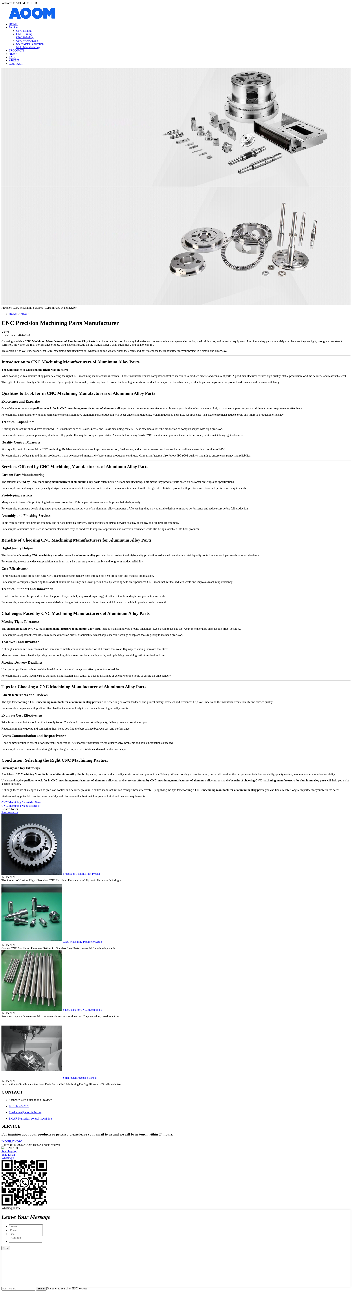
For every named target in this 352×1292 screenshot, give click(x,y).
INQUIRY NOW (11, 1141)
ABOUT (14, 60)
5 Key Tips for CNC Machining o (82, 1009)
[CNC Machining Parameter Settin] (32, 941)
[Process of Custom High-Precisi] (32, 873)
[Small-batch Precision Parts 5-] (32, 1077)
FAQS (12, 57)
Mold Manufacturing (28, 47)
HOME (13, 24)
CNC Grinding (25, 37)
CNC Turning (24, 34)
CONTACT (16, 63)
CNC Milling (24, 30)
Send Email (8, 1154)
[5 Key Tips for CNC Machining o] (32, 1009)
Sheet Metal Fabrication (30, 43)
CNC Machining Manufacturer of (20, 805)
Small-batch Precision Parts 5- (80, 1077)
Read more (9, 812)
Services (14, 27)
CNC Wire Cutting (27, 40)
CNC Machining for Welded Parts (21, 802)
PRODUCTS (17, 50)
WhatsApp (7, 1158)
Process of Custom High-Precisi (81, 873)
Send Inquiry (8, 1151)
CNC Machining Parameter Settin (82, 941)
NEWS (13, 53)
